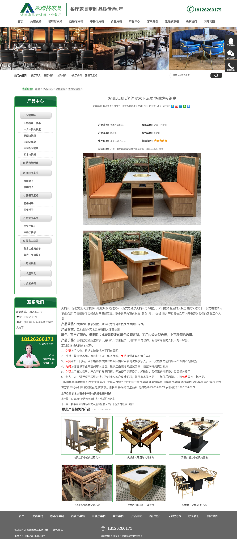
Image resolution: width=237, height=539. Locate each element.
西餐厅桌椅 (76, 21)
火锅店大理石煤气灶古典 (140, 457)
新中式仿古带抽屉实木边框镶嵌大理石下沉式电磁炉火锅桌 (102, 404)
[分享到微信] (184, 106)
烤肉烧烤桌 (32, 163)
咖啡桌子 (28, 181)
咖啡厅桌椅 (55, 21)
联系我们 (191, 21)
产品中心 (134, 21)
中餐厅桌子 (30, 226)
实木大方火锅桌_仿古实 (194, 505)
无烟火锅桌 (30, 135)
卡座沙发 (31, 273)
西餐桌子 (28, 203)
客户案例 (152, 21)
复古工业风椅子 (32, 255)
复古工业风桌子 (32, 248)
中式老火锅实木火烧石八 (87, 505)
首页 (20, 21)
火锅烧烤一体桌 (32, 123)
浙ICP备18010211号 (34, 536)
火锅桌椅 (35, 21)
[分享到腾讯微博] (180, 106)
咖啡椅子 (28, 187)
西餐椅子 (28, 209)
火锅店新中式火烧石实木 (87, 457)
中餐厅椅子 (30, 232)
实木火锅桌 (74, 89)
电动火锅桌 (30, 142)
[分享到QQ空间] (172, 106)
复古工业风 (32, 240)
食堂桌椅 (116, 21)
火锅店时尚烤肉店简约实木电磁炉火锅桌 (93, 398)
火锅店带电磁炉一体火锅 (140, 505)
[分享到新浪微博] (176, 106)
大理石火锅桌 (31, 148)
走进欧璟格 (172, 21)
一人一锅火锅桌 (32, 129)
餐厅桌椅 (48, 75)
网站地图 (209, 21)
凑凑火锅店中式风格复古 (194, 457)
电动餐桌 (31, 263)
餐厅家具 (36, 75)
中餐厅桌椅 (97, 21)
